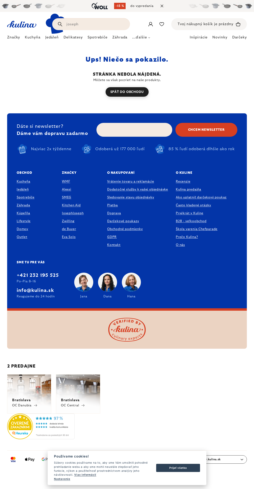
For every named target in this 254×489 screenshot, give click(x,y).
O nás (180, 244)
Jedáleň (23, 189)
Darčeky (239, 37)
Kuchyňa (23, 181)
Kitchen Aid (71, 205)
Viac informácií (85, 474)
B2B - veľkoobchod (191, 221)
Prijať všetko (178, 467)
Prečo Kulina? (187, 237)
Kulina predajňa (188, 189)
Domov (22, 229)
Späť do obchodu (127, 92)
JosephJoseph (73, 213)
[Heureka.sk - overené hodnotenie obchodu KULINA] (41, 436)
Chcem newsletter (206, 129)
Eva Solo (69, 237)
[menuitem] (13, 38)
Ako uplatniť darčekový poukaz (201, 197)
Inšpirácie (199, 37)
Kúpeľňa (23, 213)
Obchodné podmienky (125, 229)
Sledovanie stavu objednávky (130, 197)
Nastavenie (62, 478)
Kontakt (114, 244)
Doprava (114, 213)
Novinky (219, 37)
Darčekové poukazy (123, 221)
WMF (66, 181)
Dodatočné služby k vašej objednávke (137, 189)
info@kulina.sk (35, 290)
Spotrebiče (26, 197)
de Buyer (69, 229)
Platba (112, 205)
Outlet (22, 237)
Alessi (66, 189)
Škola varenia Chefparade (196, 229)
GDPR (112, 237)
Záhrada (23, 205)
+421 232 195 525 (38, 275)
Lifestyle (24, 221)
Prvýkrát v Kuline (189, 213)
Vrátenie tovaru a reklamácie (130, 181)
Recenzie (183, 181)
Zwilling (68, 221)
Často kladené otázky (193, 205)
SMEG (66, 197)
